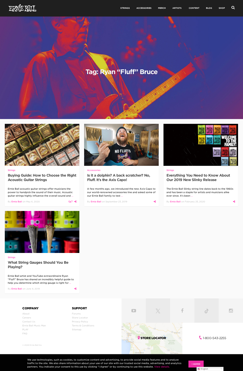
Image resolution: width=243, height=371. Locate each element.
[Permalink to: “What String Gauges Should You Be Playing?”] (42, 232)
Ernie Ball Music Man (34, 325)
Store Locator (80, 317)
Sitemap (76, 329)
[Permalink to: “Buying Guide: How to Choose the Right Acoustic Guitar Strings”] (42, 145)
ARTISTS (177, 8)
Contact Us (28, 321)
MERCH (162, 8)
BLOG (209, 8)
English (204, 369)
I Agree (196, 364)
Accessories (94, 170)
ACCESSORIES (143, 8)
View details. (162, 366)
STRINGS (125, 8)
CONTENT (194, 8)
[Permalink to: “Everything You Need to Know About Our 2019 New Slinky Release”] (200, 145)
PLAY (25, 329)
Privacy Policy (80, 321)
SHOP (222, 8)
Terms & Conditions (83, 325)
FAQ (24, 333)
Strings (11, 170)
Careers (26, 317)
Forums (76, 313)
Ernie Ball (16, 201)
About (26, 313)
